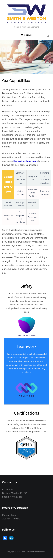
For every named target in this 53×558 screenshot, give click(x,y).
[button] (26, 35)
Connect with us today (25, 160)
